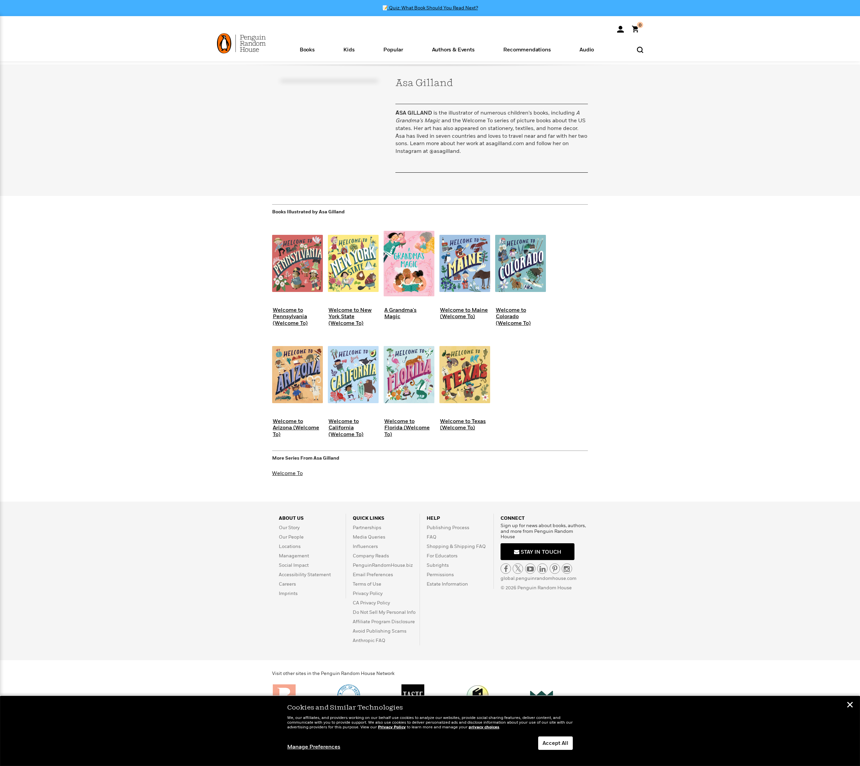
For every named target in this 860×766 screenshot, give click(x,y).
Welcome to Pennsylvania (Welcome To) (290, 316)
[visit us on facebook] (506, 568)
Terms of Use (367, 584)
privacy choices (484, 727)
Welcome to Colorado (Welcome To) (513, 316)
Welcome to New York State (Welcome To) (350, 316)
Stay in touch (540, 552)
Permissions (440, 574)
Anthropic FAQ (369, 640)
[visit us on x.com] (518, 568)
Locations (290, 546)
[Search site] (640, 49)
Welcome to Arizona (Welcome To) (296, 428)
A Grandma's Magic (400, 313)
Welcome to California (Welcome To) (346, 428)
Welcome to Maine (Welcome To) (464, 313)
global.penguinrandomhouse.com (538, 578)
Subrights (438, 565)
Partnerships (367, 527)
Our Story (289, 527)
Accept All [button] (555, 743)
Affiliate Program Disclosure (384, 622)
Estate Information (447, 584)
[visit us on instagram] (567, 568)
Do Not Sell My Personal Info (384, 612)
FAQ (431, 537)
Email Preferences (373, 574)
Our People (291, 537)
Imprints (288, 593)
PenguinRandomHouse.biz (383, 565)
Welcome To (287, 473)
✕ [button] (850, 705)
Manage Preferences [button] (313, 747)
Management (294, 556)
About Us (291, 518)
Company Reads (371, 556)
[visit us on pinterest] (555, 568)
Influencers (365, 546)
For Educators (442, 556)
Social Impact (294, 565)
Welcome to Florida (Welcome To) (407, 428)
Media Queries (369, 537)
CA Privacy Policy (371, 603)
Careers (287, 584)
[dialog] (430, 731)
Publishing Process (448, 527)
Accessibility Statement (305, 574)
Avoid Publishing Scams (379, 631)
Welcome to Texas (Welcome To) (463, 424)
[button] (307, 49)
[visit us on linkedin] (542, 568)
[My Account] (620, 27)
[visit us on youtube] (530, 568)
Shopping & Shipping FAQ (456, 546)
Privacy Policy (368, 593)
